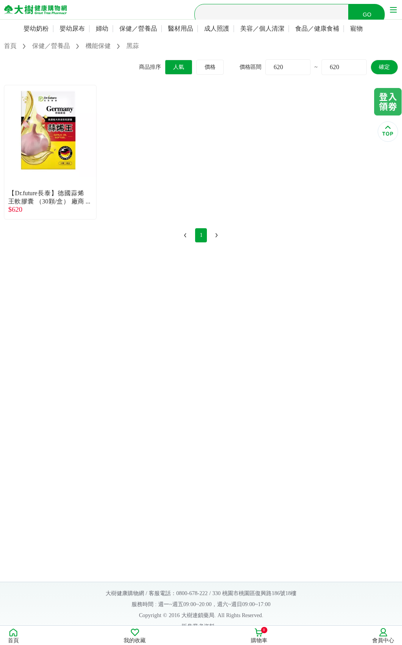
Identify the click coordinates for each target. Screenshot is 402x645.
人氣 (178, 67)
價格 (210, 67)
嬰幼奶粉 (36, 28)
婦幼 (102, 28)
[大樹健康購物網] (35, 9)
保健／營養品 (138, 28)
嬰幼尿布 (72, 28)
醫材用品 (180, 28)
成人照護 (216, 28)
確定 (384, 67)
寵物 (356, 28)
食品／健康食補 (317, 28)
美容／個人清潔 (262, 28)
